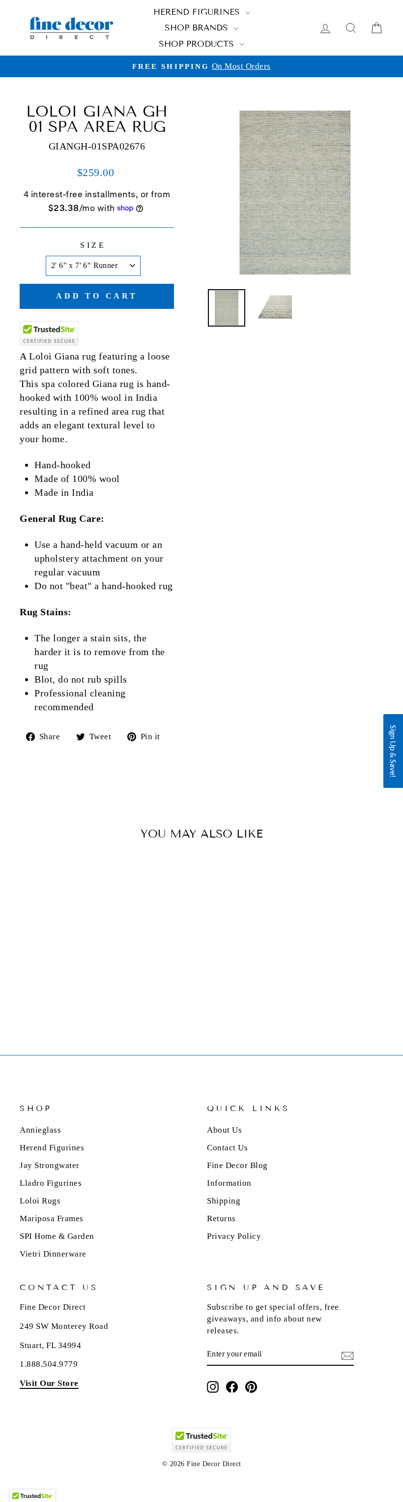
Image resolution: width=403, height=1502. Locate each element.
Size (93, 245)
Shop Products (198, 44)
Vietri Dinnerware (53, 1254)
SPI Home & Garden (57, 1236)
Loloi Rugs (40, 1200)
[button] (393, 751)
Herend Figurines (198, 12)
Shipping (223, 1200)
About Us (224, 1130)
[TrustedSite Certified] (49, 333)
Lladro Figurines (51, 1183)
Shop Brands (198, 28)
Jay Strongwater (50, 1165)
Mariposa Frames (52, 1218)
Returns (221, 1218)
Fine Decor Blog (237, 1165)
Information (229, 1183)
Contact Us (227, 1147)
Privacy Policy (234, 1236)
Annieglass (40, 1130)
